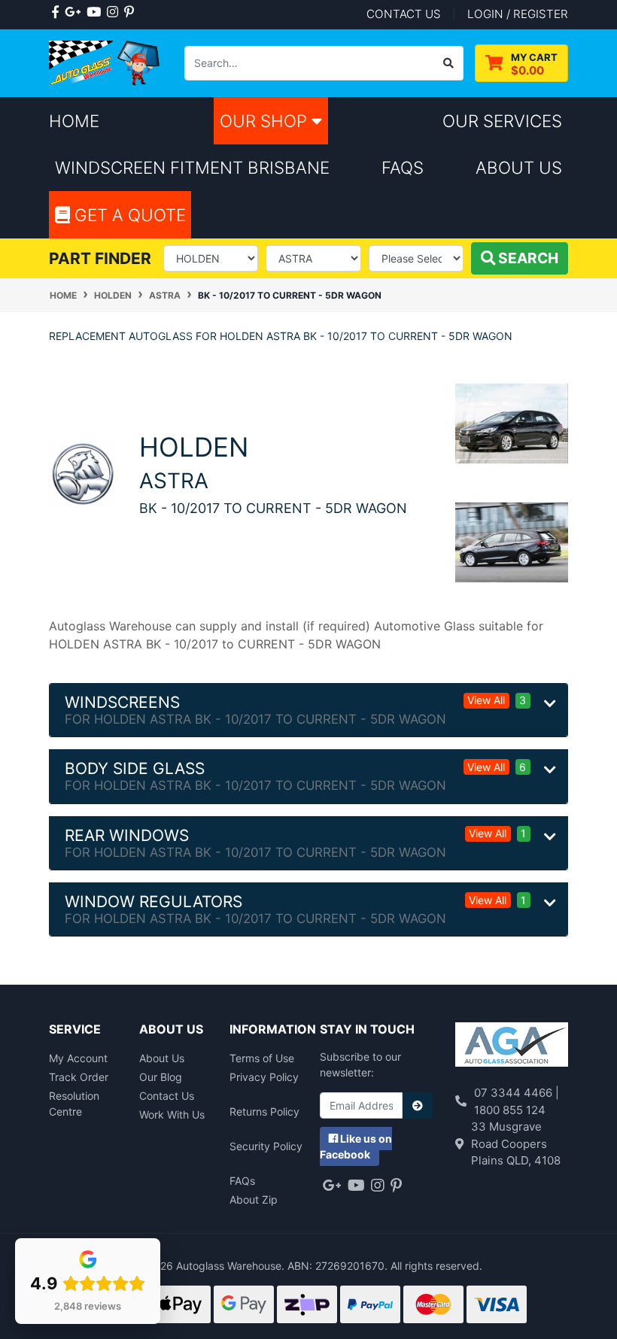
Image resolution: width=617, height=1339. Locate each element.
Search (526, 258)
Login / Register (517, 14)
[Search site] (449, 63)
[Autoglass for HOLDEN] (83, 472)
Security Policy (265, 1146)
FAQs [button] (402, 167)
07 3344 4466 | (516, 1092)
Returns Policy (264, 1111)
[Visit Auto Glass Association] (511, 1046)
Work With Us (172, 1114)
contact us (403, 14)
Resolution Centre (74, 1103)
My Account (78, 1058)
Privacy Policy (264, 1076)
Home (74, 121)
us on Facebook (356, 1146)
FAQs (242, 1180)
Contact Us (166, 1095)
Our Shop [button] (266, 121)
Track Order (78, 1076)
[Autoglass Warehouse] (105, 62)
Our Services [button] (502, 121)
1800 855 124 (510, 1110)
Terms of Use (261, 1058)
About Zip (253, 1199)
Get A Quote (128, 215)
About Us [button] (519, 167)
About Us (161, 1058)
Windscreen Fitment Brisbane (192, 167)
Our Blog (160, 1076)
